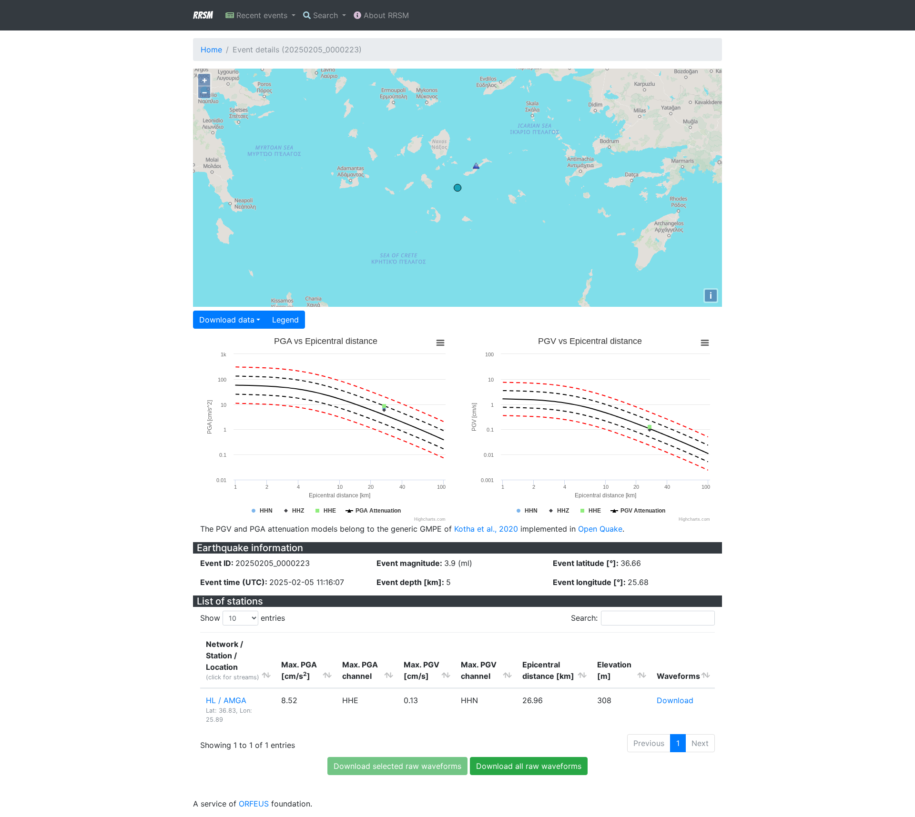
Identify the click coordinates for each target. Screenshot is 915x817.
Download (675, 700)
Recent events (262, 15)
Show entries (242, 618)
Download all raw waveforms (528, 766)
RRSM (202, 15)
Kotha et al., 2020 (486, 529)
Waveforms (678, 676)
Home (211, 49)
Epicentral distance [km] (548, 670)
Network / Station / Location (232, 660)
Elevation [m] (614, 670)
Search (325, 15)
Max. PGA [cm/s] (299, 670)
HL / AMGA (226, 700)
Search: (584, 618)
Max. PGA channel (360, 670)
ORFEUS (254, 803)
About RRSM (385, 15)
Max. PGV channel (479, 670)
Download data (226, 319)
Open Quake (600, 529)
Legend (285, 319)
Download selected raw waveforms (397, 766)
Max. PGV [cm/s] (421, 670)
